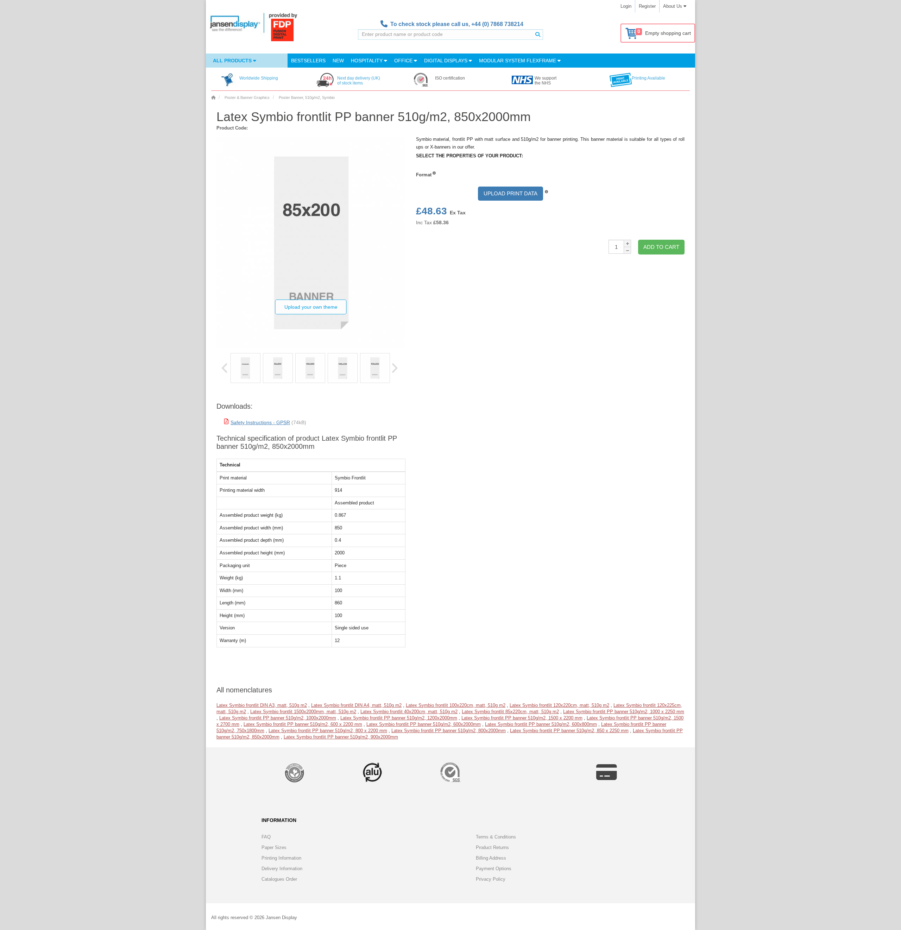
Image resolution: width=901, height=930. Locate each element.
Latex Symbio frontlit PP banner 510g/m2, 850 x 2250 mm (569, 730)
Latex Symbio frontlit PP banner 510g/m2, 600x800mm (541, 724)
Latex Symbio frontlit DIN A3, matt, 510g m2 (261, 705)
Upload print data (510, 193)
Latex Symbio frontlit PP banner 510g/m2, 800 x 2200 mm (328, 730)
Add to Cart (661, 247)
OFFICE (404, 60)
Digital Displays (446, 60)
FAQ (266, 837)
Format (423, 174)
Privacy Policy (490, 879)
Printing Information (281, 858)
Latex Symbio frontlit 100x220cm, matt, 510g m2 (455, 705)
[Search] (538, 34)
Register (647, 6)
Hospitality (367, 60)
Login (625, 6)
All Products (233, 60)
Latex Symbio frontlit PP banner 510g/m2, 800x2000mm (448, 730)
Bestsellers (308, 60)
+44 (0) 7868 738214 (497, 24)
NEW (338, 60)
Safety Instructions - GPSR (260, 422)
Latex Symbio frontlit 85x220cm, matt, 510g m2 (510, 711)
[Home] (213, 97)
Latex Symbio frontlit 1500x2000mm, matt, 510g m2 (303, 711)
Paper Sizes (274, 847)
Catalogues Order (279, 879)
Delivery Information (282, 868)
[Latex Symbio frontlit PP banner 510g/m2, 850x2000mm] (245, 368)
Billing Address (491, 858)
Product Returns (492, 847)
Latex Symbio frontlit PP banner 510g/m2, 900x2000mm (341, 737)
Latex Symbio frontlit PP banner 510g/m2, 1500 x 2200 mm (521, 718)
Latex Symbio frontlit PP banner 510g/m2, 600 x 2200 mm (303, 724)
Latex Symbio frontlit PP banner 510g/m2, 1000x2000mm (277, 718)
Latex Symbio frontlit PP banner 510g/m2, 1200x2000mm (398, 718)
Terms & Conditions (496, 837)
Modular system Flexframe (518, 60)
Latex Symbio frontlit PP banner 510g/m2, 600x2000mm (423, 724)
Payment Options (493, 868)
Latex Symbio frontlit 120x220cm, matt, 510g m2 (559, 705)
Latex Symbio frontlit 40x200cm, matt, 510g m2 (409, 711)
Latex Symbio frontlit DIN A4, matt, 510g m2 (356, 705)
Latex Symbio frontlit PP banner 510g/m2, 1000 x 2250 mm (623, 711)
